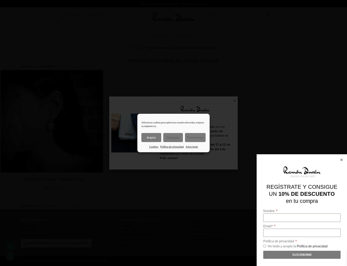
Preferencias (195, 137)
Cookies (153, 146)
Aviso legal (192, 146)
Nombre (269, 211)
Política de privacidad (172, 146)
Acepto (151, 137)
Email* (268, 226)
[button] (341, 159)
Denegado (173, 137)
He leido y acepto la (298, 246)
